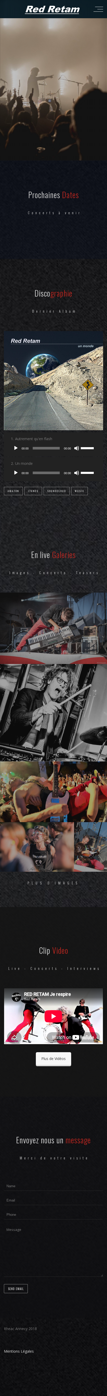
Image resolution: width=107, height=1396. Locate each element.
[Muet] (76, 448)
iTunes (33, 491)
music (79, 491)
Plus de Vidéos (53, 1058)
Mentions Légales (19, 1351)
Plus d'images (54, 882)
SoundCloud (56, 491)
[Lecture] (15, 448)
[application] (53, 448)
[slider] (88, 447)
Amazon (13, 491)
